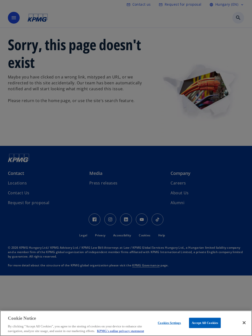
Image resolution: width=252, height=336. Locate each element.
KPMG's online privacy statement (120, 331)
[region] (126, 323)
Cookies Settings (169, 323)
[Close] (244, 322)
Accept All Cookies (205, 323)
